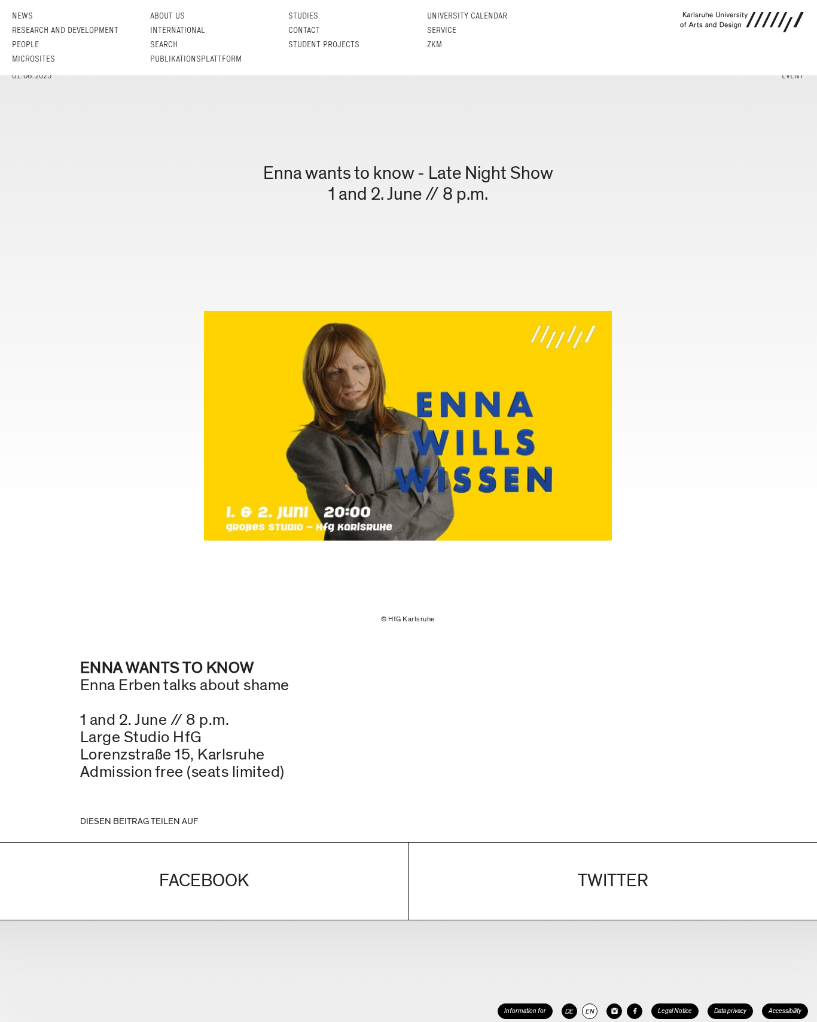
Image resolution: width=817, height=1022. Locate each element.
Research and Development (65, 30)
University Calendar (467, 16)
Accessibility (785, 1010)
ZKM (434, 44)
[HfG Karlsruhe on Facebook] (634, 1011)
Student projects (323, 44)
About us (167, 16)
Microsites (33, 59)
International (177, 30)
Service (441, 30)
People (25, 44)
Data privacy (730, 1010)
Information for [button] (525, 1010)
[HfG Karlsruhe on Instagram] (614, 1011)
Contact (304, 30)
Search (164, 44)
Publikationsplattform (196, 59)
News (22, 16)
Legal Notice (675, 1010)
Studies (303, 16)
